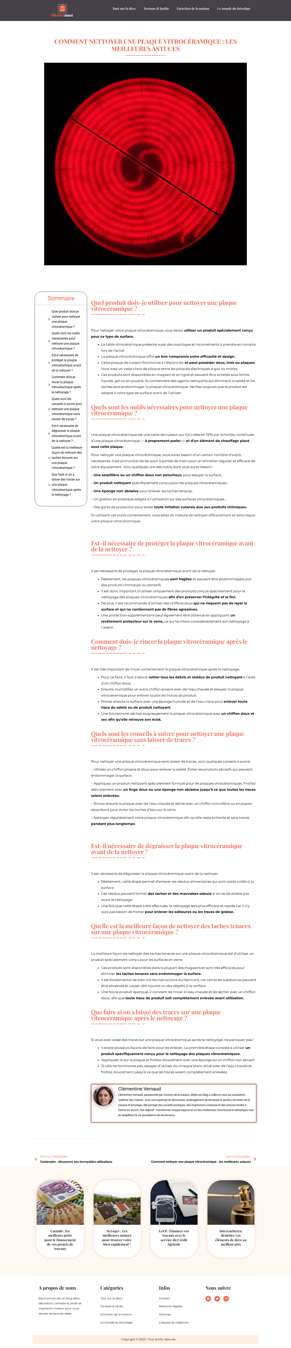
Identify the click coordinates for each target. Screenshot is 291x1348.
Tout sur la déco (124, 8)
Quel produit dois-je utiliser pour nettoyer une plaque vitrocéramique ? (66, 319)
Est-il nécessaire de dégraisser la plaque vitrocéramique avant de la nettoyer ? (66, 433)
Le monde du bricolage (233, 8)
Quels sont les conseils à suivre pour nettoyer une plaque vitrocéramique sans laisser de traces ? (67, 409)
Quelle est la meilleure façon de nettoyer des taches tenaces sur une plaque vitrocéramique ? (67, 458)
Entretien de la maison (193, 8)
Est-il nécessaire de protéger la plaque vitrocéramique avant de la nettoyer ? (66, 362)
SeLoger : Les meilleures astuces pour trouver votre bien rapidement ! (117, 1237)
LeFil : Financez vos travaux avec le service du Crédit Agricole (174, 1237)
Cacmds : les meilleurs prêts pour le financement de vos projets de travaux (60, 1239)
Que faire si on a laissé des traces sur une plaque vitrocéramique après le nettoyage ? (66, 485)
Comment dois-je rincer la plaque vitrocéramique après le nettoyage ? (66, 384)
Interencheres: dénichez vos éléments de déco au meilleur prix (230, 1237)
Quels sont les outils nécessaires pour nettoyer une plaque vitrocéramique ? (66, 340)
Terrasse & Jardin (156, 8)
